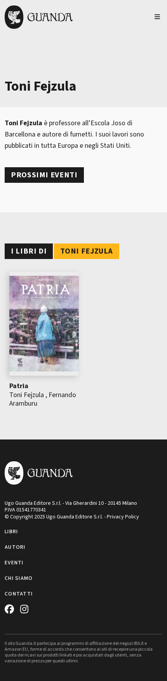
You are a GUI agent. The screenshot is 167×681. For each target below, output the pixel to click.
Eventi (14, 563)
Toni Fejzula (26, 395)
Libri (11, 532)
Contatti (19, 594)
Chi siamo (19, 578)
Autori (15, 547)
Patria (18, 386)
